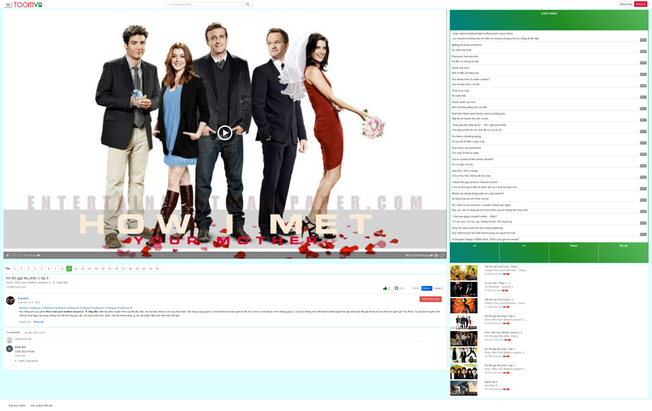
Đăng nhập (626, 4)
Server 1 (427, 288)
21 (150, 268)
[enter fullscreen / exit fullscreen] (442, 255)
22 (157, 268)
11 (82, 268)
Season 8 (113, 307)
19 (137, 268)
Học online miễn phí (42, 405)
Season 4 (63, 307)
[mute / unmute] (407, 255)
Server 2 (438, 288)
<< (13, 255)
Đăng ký (640, 4)
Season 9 (126, 307)
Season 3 (50, 307)
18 (130, 268)
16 (116, 268)
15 (109, 268)
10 (76, 268)
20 (143, 268)
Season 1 (24, 307)
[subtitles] (436, 255)
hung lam (20, 346)
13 (96, 268)
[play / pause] (7, 255)
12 (89, 268)
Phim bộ (38, 321)
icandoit (23, 298)
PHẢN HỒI (20, 356)
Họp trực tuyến (17, 405)
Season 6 (88, 307)
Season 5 (75, 307)
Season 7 (101, 307)
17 (123, 268)
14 (103, 268)
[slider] (220, 255)
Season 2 (37, 307)
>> (19, 255)
